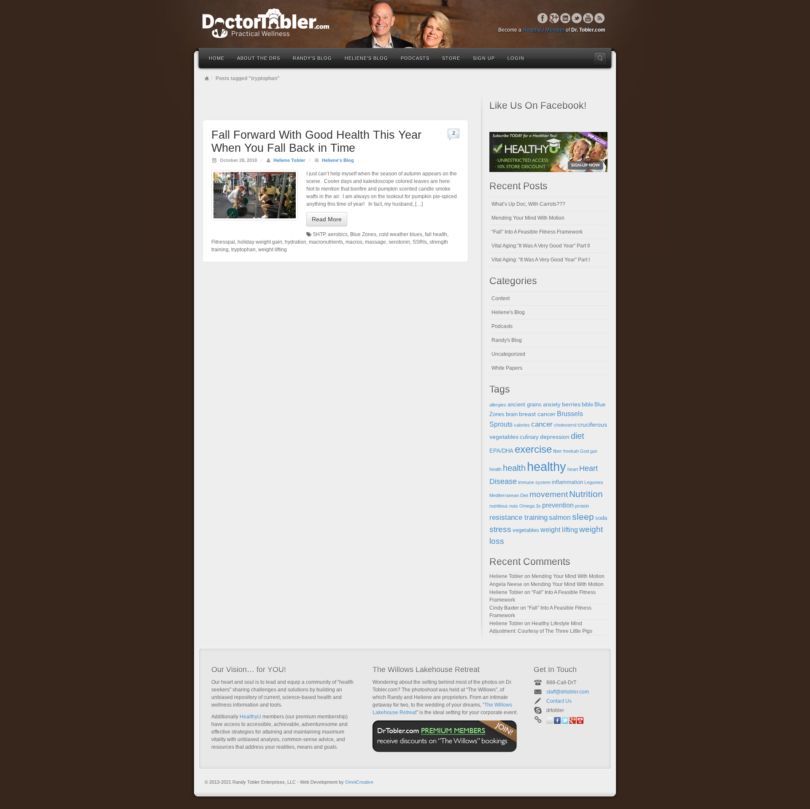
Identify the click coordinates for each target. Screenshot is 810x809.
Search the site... (600, 58)
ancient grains (525, 405)
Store (451, 58)
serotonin (399, 242)
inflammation (567, 482)
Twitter (577, 18)
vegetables (526, 530)
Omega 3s (530, 505)
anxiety (552, 405)
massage (375, 242)
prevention (558, 505)
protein (582, 505)
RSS (599, 18)
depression (555, 436)
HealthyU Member (543, 30)
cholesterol (565, 424)
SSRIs (420, 242)
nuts (513, 505)
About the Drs (258, 58)
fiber (557, 451)
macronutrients (326, 242)
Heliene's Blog (338, 160)
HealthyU (250, 717)
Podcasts (415, 58)
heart (572, 469)
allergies (497, 404)
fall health (436, 234)
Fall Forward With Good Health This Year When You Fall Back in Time (316, 141)
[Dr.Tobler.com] (405, 23)
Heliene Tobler (289, 160)
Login (516, 58)
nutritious (498, 505)
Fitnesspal (223, 242)
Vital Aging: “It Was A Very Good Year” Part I (540, 260)
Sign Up (484, 58)
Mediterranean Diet (508, 495)
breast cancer (537, 414)
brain (512, 414)
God (584, 451)
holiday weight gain (260, 242)
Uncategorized (508, 354)
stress (500, 529)
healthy (546, 466)
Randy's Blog (506, 340)
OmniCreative (359, 782)
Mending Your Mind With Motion (527, 218)
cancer (542, 424)
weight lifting (272, 250)
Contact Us (559, 701)
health (514, 468)
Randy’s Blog (312, 58)
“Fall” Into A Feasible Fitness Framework (537, 232)
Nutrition (586, 494)
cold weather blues (400, 234)
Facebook (542, 18)
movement (548, 494)
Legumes (593, 482)
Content (500, 298)
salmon (560, 517)
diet (577, 436)
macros (354, 242)
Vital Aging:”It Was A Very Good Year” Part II (540, 246)
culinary (529, 437)
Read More (327, 219)
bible (587, 405)
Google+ (554, 18)
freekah (571, 451)
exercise (533, 449)
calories (522, 424)
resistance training (518, 517)
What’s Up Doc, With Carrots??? (528, 204)
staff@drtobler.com (567, 692)
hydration (295, 242)
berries (571, 404)
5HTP (319, 234)
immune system (534, 482)
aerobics (338, 234)
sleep (583, 516)
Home (216, 58)
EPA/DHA (501, 451)
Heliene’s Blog (366, 58)
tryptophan (243, 250)
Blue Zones (363, 234)
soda (601, 518)
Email (549, 720)
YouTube (588, 18)
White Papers (506, 368)
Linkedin (565, 18)
